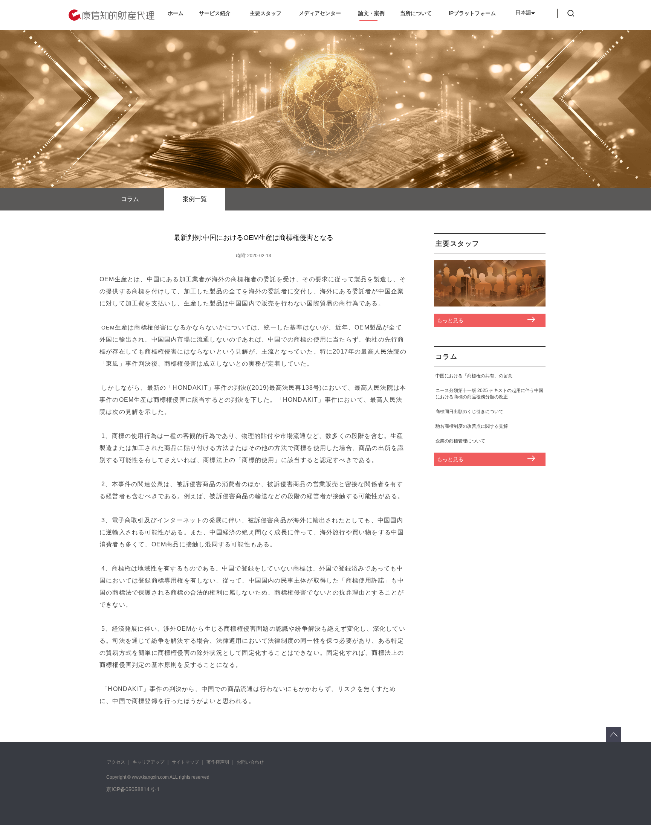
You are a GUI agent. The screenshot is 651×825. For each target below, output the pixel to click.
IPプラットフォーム (472, 13)
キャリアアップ (148, 762)
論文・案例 (371, 13)
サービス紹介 (215, 13)
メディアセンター (320, 13)
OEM (108, 328)
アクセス (116, 762)
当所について (416, 13)
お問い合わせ (250, 762)
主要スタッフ (265, 13)
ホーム (175, 13)
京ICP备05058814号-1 (133, 789)
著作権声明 (217, 762)
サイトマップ (185, 762)
